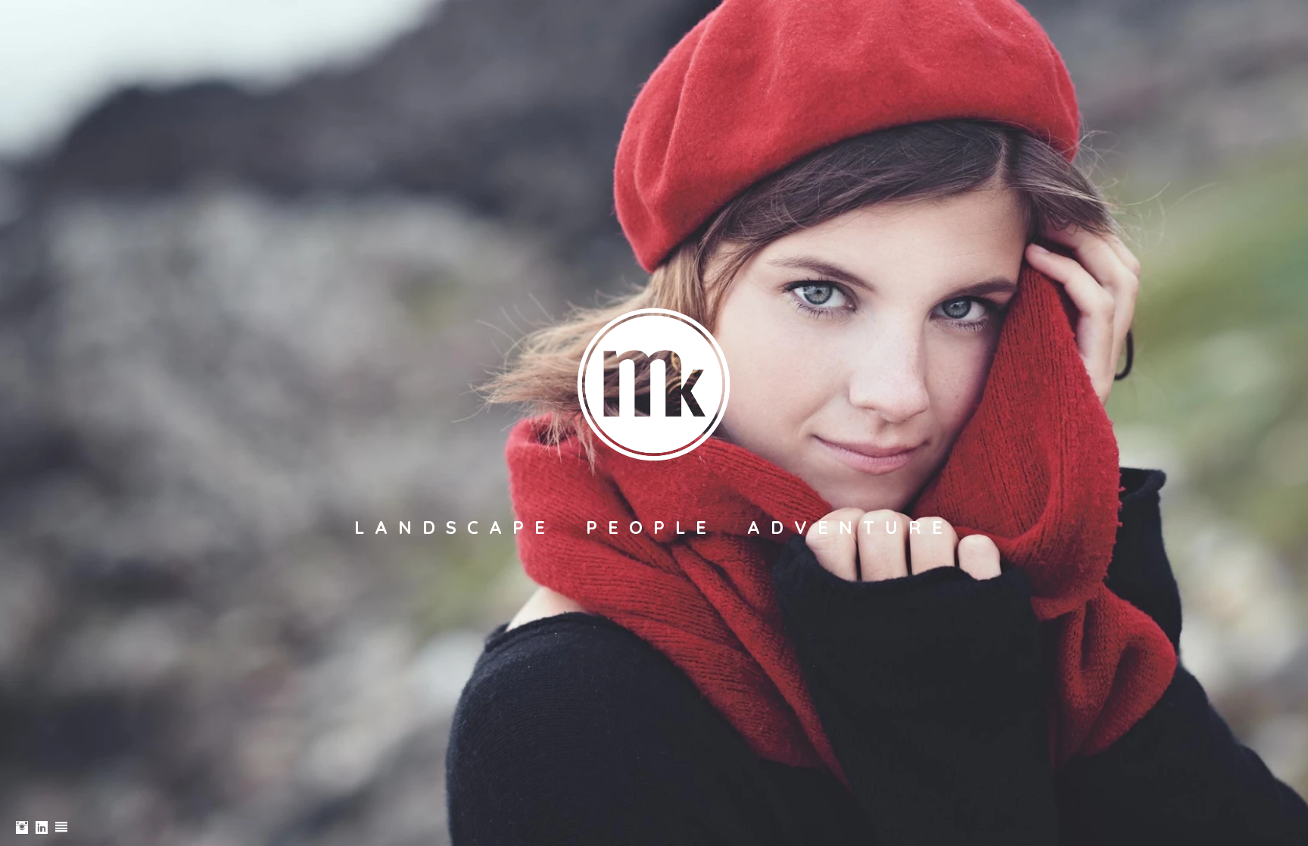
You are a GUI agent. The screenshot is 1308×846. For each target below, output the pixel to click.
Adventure (850, 527)
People (651, 527)
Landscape (455, 527)
